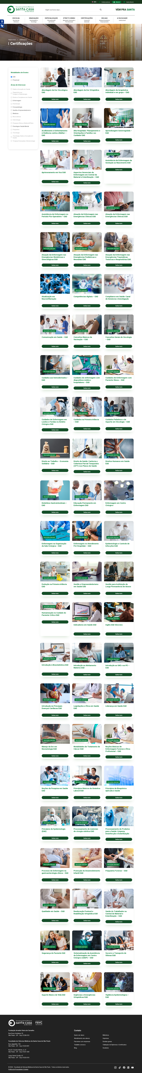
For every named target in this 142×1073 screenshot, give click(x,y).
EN (95, 2)
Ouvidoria (106, 1048)
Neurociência (17, 116)
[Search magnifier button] (100, 9)
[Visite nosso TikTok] (120, 1067)
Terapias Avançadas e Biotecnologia (24, 141)
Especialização (51, 20)
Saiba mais (55, 99)
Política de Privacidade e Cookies (18, 1069)
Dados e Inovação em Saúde (21, 89)
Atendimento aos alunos (82, 1038)
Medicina (15, 113)
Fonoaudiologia (17, 107)
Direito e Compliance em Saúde (22, 97)
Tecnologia (16, 133)
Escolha (16, 20)
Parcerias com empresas (82, 1041)
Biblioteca (106, 1035)
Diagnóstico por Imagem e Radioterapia (20, 93)
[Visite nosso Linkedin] (128, 1067)
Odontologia (16, 120)
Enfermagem (17, 100)
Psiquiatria (16, 129)
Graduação (34, 20)
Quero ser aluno (79, 1035)
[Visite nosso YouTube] (132, 1067)
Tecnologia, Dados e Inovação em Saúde (23, 136)
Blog (75, 1048)
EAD (14, 77)
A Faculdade (122, 19)
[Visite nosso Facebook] (124, 1067)
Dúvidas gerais (107, 1041)
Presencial (16, 80)
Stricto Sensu (69, 20)
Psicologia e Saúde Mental (21, 126)
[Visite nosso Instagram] (115, 1067)
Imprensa (106, 1038)
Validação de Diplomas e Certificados (114, 1045)
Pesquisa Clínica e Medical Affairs (23, 123)
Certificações (87, 20)
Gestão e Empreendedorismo (22, 110)
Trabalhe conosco (80, 1045)
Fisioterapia (16, 104)
